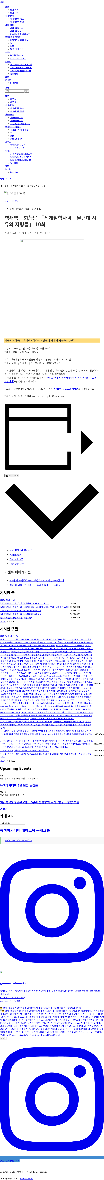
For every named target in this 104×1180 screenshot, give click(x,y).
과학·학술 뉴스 (16, 27)
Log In (8, 79)
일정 (7, 76)
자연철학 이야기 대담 (19, 40)
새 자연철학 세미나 (18, 58)
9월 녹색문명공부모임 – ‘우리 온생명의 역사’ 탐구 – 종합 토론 (39, 802)
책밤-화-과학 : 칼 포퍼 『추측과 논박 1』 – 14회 (35, 585)
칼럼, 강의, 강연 (17, 49)
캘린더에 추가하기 (11, 476)
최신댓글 (4, 635)
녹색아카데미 (5, 178)
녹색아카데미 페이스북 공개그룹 (25, 830)
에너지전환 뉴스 (17, 18)
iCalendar (15, 554)
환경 (7, 6)
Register (14, 82)
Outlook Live (17, 563)
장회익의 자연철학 (13, 37)
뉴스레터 (14, 73)
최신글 (3, 599)
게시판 (8, 61)
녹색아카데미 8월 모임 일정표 (19, 785)
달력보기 (4, 808)
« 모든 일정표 (11, 201)
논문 (12, 46)
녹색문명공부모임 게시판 (21, 67)
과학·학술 (9, 24)
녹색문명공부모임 (17, 55)
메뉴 (2, 1)
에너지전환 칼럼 (17, 21)
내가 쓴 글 (10, 599)
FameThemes (26, 1178)
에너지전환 (10, 15)
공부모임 (9, 52)
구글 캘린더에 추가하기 (21, 550)
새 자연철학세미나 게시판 (21, 64)
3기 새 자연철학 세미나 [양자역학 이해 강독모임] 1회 (37, 580)
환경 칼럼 (14, 12)
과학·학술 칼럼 (16, 30)
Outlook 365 (16, 559)
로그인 (3, 621)
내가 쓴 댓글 (13, 635)
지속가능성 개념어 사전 (20, 33)
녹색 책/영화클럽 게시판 (20, 70)
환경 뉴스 (14, 9)
